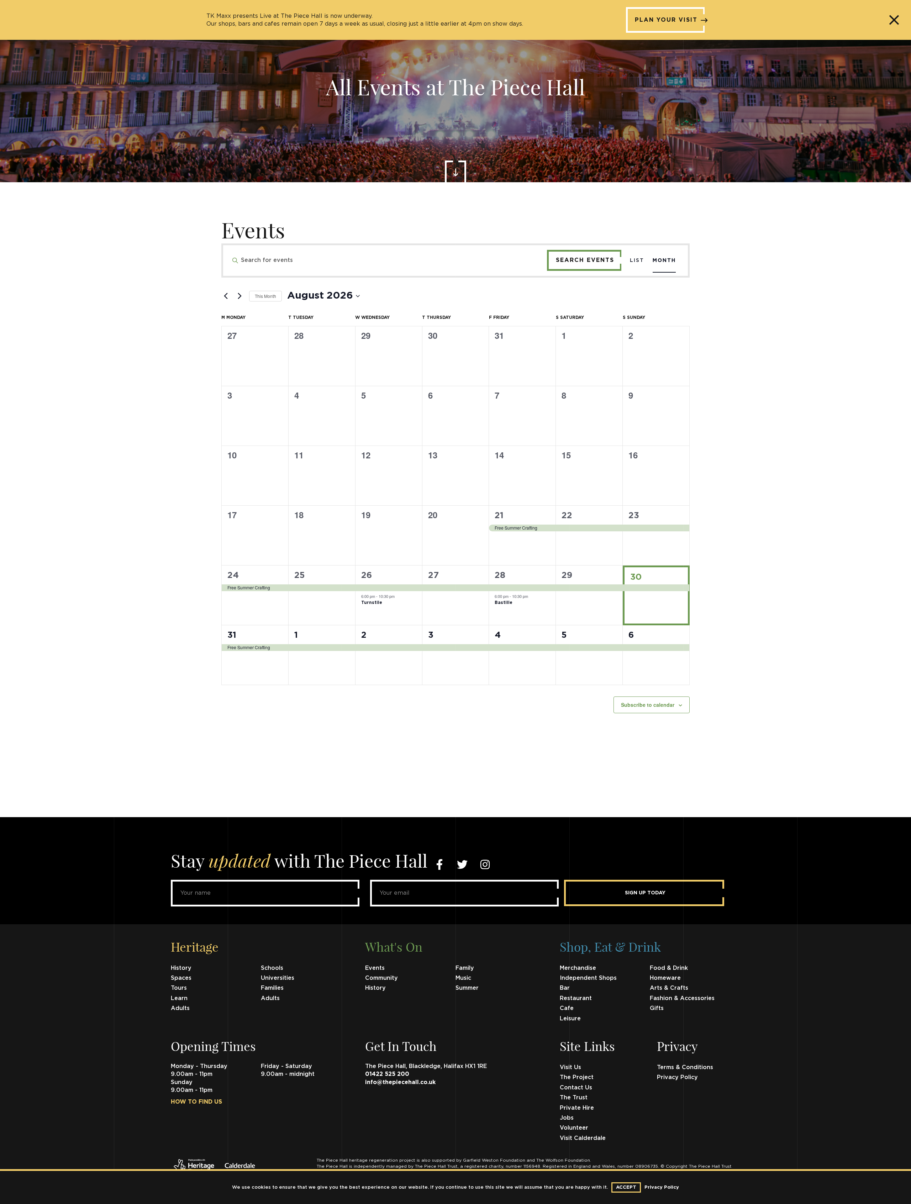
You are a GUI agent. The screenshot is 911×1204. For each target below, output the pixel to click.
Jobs (567, 1118)
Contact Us (576, 1087)
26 (366, 575)
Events (375, 968)
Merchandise (578, 968)
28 (500, 575)
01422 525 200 (387, 1074)
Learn (179, 998)
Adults (270, 998)
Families (272, 988)
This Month (265, 296)
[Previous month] (225, 296)
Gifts (657, 1008)
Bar (565, 988)
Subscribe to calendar (647, 704)
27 (433, 575)
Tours (179, 988)
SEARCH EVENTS (585, 260)
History (181, 968)
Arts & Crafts (669, 988)
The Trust (574, 1097)
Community (381, 978)
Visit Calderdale (583, 1138)
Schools (272, 968)
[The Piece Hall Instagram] (485, 864)
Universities (277, 978)
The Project (577, 1077)
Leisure (570, 1018)
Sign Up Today (645, 892)
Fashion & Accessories (682, 998)
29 (567, 575)
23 (633, 515)
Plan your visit (666, 20)
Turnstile (371, 602)
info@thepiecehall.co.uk (400, 1082)
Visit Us (570, 1067)
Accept (626, 1187)
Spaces (181, 978)
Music (463, 978)
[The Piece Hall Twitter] (462, 864)
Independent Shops (588, 978)
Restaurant (576, 998)
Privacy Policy (677, 1077)
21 (499, 515)
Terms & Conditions (685, 1067)
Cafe (567, 1008)
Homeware (665, 978)
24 (233, 575)
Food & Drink (669, 968)
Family (465, 968)
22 (567, 515)
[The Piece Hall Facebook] (439, 864)
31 (231, 635)
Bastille (503, 602)
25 (299, 575)
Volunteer (574, 1128)
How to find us (196, 1102)
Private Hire (577, 1108)
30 (636, 577)
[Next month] (239, 296)
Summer (467, 988)
